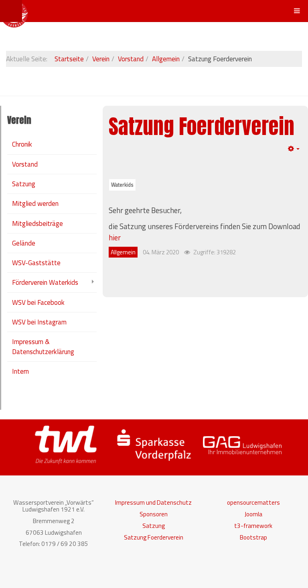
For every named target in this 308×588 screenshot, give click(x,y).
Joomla (253, 514)
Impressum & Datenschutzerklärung (43, 346)
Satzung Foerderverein (201, 126)
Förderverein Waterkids (45, 282)
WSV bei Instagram (39, 322)
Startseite (69, 59)
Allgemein (166, 59)
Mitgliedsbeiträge (37, 223)
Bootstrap (253, 537)
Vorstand (131, 59)
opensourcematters (253, 502)
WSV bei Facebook (38, 302)
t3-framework (253, 525)
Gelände (23, 243)
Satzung (23, 184)
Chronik (22, 144)
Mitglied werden (35, 203)
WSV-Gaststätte (36, 263)
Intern (20, 371)
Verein (100, 59)
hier (115, 237)
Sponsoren (154, 514)
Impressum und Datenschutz (153, 502)
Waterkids (122, 185)
